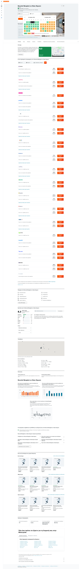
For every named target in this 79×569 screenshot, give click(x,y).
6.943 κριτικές (26, 8)
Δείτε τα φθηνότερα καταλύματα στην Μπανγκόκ (56, 474)
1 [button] (47, 22)
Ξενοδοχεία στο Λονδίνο (52, 543)
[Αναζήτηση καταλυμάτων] (1, 6)
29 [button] (47, 30)
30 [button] (29, 30)
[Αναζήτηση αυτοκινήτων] (1, 8)
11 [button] (33, 24)
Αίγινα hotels (36, 547)
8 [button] (47, 24)
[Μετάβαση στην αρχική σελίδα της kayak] (6, 1)
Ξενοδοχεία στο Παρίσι (37, 541)
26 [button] (35, 28)
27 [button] (43, 30)
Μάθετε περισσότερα (52, 281)
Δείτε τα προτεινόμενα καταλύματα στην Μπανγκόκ (56, 494)
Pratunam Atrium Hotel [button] (44, 486)
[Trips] (1, 15)
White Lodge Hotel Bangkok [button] (34, 486)
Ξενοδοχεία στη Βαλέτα (37, 543)
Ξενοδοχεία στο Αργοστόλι (24, 542)
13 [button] (43, 26)
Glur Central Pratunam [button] (21, 486)
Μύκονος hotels (22, 546)
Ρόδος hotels (50, 546)
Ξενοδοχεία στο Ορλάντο (23, 541)
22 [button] (47, 28)
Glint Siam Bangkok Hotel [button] (57, 467)
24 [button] (31, 28)
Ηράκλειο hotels (36, 546)
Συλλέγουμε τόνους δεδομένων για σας (26, 559)
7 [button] (45, 24)
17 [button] (31, 26)
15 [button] (47, 26)
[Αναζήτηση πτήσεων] (1, 4)
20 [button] (43, 28)
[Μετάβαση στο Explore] (1, 11)
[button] (2, 1)
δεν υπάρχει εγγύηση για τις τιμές (37, 555)
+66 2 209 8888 (20, 10)
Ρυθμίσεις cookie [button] (20, 284)
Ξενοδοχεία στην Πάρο (37, 542)
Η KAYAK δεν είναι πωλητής (23, 558)
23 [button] (29, 28)
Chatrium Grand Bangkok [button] (33, 505)
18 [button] (33, 26)
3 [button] (31, 22)
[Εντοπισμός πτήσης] (1, 12)
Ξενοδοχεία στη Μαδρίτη (52, 542)
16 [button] (29, 26)
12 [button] (35, 24)
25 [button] (33, 28)
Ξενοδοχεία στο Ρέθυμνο (52, 541)
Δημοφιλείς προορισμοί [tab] (23, 535)
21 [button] (45, 28)
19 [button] (35, 26)
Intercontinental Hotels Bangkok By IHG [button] (46, 506)
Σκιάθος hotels (50, 547)
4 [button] (33, 22)
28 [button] (24, 30)
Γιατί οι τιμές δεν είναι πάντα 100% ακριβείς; (26, 561)
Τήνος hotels (22, 547)
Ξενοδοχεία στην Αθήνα (23, 543)
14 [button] (45, 26)
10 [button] (31, 24)
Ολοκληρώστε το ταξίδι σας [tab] (32, 535)
